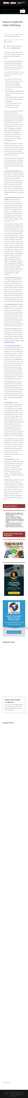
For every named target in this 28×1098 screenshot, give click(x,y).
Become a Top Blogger (18, 779)
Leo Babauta (9, 41)
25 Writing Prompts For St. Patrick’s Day (13, 1040)
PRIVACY (13, 1094)
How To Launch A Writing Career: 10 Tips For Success (14, 517)
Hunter (7, 664)
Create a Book (16, 1073)
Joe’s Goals (18, 359)
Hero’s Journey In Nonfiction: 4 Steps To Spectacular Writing (12, 954)
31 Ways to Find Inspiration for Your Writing (11, 1012)
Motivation (6, 783)
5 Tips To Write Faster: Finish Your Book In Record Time (14, 523)
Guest (7, 690)
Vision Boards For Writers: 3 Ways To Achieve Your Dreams (14, 526)
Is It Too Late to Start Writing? (12, 661)
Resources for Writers (17, 813)
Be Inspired (15, 957)
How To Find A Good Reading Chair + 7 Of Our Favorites (13, 984)
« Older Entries (7, 1082)
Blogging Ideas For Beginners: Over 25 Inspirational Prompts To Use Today (14, 514)
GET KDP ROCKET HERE (14, 632)
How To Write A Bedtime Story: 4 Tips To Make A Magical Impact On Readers (13, 1069)
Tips (17, 929)
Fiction (14, 811)
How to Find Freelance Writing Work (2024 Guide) (13, 927)
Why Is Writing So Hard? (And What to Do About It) (13, 688)
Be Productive (16, 871)
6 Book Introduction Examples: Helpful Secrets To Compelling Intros (15, 520)
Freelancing (11, 749)
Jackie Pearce (8, 987)
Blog (9, 34)
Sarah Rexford (9, 747)
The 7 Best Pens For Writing (11, 899)
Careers (7, 1094)
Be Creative (15, 901)
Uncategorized (15, 34)
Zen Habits (15, 706)
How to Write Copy (19, 749)
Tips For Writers (7, 751)
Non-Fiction (9, 813)
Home (5, 34)
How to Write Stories (9, 1075)
